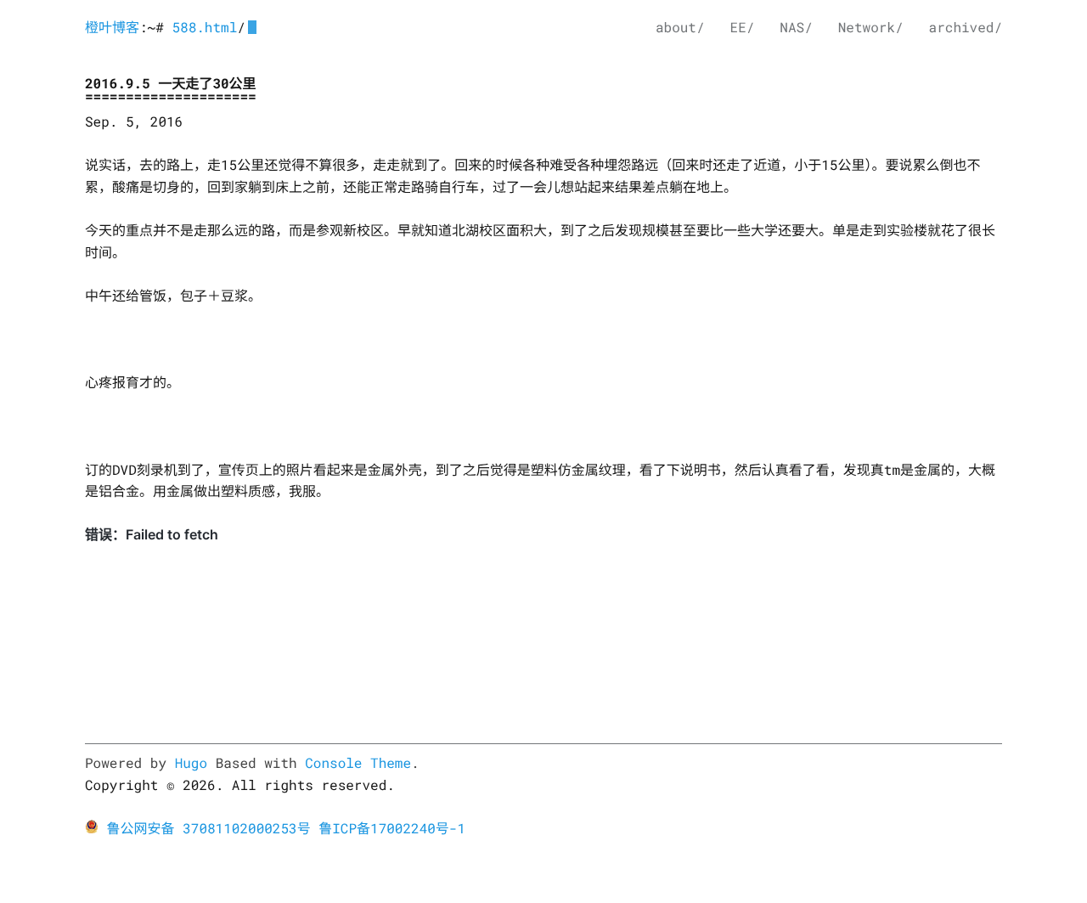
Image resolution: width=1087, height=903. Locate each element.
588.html (204, 28)
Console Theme (358, 763)
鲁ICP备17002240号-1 (391, 829)
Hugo (191, 763)
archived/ (965, 28)
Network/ (871, 28)
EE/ (742, 28)
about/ (680, 28)
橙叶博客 (112, 28)
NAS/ (796, 28)
